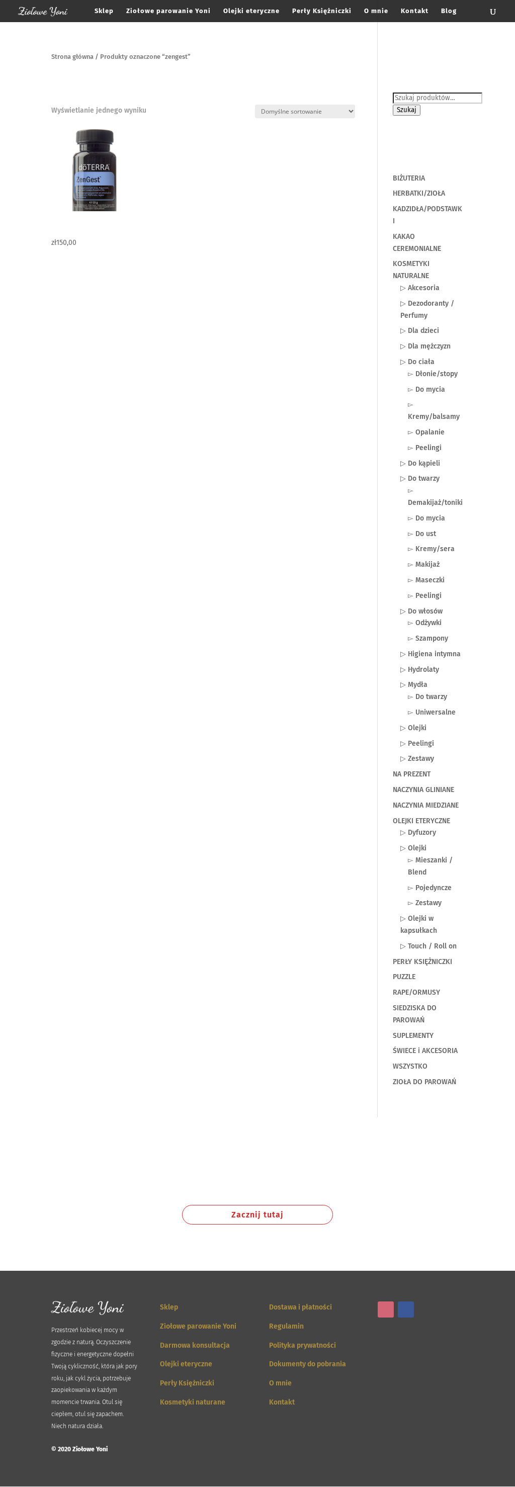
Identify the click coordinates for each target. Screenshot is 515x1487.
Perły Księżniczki (322, 11)
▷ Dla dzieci (419, 330)
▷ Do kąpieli (420, 463)
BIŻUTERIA (409, 178)
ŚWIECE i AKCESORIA (425, 1050)
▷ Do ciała (417, 362)
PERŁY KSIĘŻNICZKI (422, 961)
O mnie (376, 11)
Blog (449, 11)
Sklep (104, 11)
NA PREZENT (412, 774)
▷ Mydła (413, 684)
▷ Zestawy (417, 758)
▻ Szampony (428, 638)
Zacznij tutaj (257, 1214)
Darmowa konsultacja (195, 1345)
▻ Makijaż (424, 564)
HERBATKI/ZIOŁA (419, 193)
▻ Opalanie (426, 432)
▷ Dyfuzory (418, 832)
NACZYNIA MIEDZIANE (426, 805)
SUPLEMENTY (413, 1035)
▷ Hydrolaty (419, 669)
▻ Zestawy (425, 903)
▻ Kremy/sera (431, 549)
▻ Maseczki (426, 580)
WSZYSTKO (410, 1066)
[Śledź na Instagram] (386, 1309)
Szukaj (406, 110)
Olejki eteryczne (251, 11)
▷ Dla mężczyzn (425, 346)
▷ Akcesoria (420, 288)
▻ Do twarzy (427, 696)
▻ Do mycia (426, 389)
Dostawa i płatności (300, 1307)
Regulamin (286, 1326)
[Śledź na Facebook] (406, 1309)
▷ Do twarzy (420, 478)
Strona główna (72, 56)
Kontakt (414, 11)
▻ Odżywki (425, 623)
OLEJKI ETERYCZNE (421, 821)
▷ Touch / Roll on (428, 946)
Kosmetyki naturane (192, 1402)
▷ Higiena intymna (430, 654)
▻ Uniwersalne (432, 712)
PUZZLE (404, 977)
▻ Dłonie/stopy (433, 374)
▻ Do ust (422, 534)
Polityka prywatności (302, 1345)
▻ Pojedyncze (430, 888)
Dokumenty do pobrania (307, 1364)
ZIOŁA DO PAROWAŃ (424, 1082)
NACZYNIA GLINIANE (423, 789)
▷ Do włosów (421, 611)
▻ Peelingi (425, 448)
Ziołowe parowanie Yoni (168, 11)
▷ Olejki (413, 728)
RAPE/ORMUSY (416, 992)
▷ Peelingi (417, 743)
